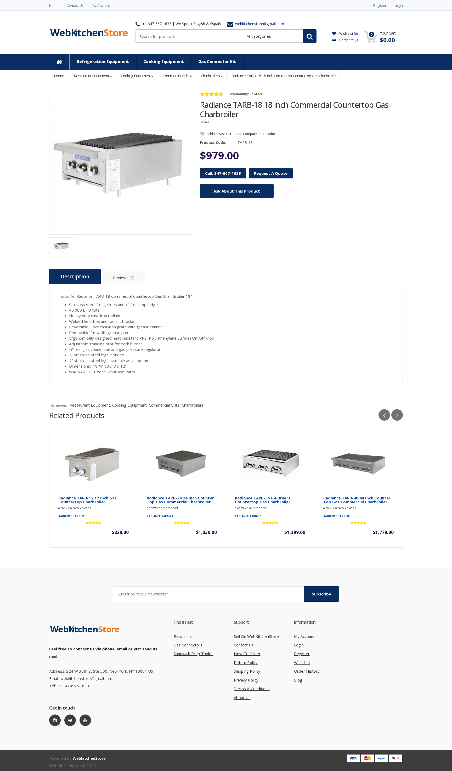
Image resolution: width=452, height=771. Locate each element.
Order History (307, 671)
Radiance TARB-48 (336, 516)
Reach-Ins (183, 636)
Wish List (302, 662)
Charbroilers (210, 75)
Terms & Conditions (252, 688)
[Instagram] (55, 720)
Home (54, 6)
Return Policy (246, 662)
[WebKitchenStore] (85, 634)
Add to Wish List (218, 134)
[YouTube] (85, 720)
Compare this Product (259, 134)
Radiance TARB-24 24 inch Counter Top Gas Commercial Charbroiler (180, 500)
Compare (348, 39)
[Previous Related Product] (384, 415)
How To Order (247, 653)
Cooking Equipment (136, 75)
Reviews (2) (123, 277)
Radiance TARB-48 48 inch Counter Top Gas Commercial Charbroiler (357, 500)
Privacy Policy (246, 680)
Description (75, 276)
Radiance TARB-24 (160, 516)
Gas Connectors (188, 645)
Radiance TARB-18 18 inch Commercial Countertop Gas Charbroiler (283, 75)
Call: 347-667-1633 (223, 173)
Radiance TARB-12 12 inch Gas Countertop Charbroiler (87, 500)
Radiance (205, 122)
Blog (298, 680)
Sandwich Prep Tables (193, 653)
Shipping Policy (247, 671)
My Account (101, 6)
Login (398, 6)
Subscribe (321, 593)
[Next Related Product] (397, 415)
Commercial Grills (176, 75)
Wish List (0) (348, 33)
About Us (242, 697)
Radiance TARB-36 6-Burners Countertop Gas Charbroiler (262, 500)
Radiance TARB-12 (71, 516)
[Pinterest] (70, 720)
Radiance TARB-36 (248, 516)
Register (379, 6)
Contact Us (75, 6)
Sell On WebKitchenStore (256, 636)
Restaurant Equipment (91, 75)
